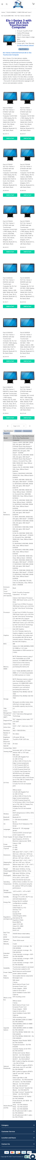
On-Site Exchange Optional (25, 45)
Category (4, 1125)
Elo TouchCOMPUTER (7, 15)
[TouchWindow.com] (18, 4)
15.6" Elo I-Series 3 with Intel (22, 15)
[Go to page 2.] (30, 426)
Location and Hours (8, 1138)
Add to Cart (10, 138)
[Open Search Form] (7, 4)
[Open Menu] (2, 4)
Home (3, 12)
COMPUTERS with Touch (24, 12)
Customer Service (8, 1131)
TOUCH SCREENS (11, 12)
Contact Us (5, 1144)
